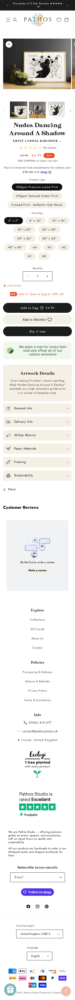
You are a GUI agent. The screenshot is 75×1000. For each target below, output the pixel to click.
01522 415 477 (40, 722)
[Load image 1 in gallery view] (18, 110)
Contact (37, 648)
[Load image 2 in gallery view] (37, 110)
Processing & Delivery (37, 672)
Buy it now (38, 331)
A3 (49, 247)
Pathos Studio (31, 992)
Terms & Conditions (37, 700)
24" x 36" (24, 238)
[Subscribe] (60, 877)
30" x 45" (49, 238)
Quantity (37, 268)
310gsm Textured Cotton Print (37, 196)
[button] (8, 19)
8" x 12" (35, 221)
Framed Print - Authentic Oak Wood (37, 205)
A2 (64, 247)
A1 (29, 256)
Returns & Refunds (37, 681)
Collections (37, 620)
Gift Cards (37, 629)
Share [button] (12, 489)
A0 (44, 256)
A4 (35, 247)
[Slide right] (70, 111)
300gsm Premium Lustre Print (37, 187)
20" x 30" (49, 229)
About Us (37, 638)
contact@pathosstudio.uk (40, 731)
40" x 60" (15, 247)
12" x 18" (59, 221)
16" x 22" (24, 229)
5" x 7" (13, 221)
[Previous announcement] (7, 5)
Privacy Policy (37, 691)
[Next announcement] (67, 5)
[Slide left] (4, 111)
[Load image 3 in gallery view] (56, 110)
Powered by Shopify (50, 992)
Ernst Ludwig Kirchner (35, 140)
